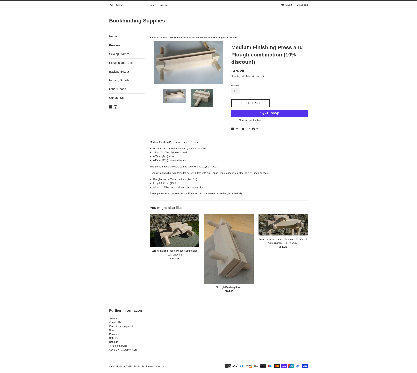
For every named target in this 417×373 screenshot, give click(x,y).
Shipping (235, 76)
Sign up (164, 5)
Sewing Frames (119, 54)
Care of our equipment (121, 326)
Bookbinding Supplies (137, 21)
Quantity (235, 86)
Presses (114, 45)
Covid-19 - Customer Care (123, 349)
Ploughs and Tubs (121, 62)
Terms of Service (118, 345)
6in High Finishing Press (229, 287)
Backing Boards (119, 71)
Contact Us (116, 97)
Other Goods (117, 89)
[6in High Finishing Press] (228, 249)
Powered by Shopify (155, 366)
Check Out (302, 5)
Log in (153, 5)
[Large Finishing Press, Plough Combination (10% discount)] (174, 230)
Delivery (113, 338)
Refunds (113, 341)
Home (113, 36)
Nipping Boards (119, 80)
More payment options (250, 120)
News (112, 330)
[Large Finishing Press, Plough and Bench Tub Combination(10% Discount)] (283, 225)
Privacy (113, 334)
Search (113, 318)
